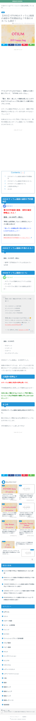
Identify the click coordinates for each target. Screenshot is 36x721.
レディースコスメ (9, 669)
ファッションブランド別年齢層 (13, 638)
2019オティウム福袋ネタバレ (17, 184)
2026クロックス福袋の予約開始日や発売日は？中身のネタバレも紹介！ (19, 578)
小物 (5, 678)
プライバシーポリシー (14, 716)
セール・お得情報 (9, 625)
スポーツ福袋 (8, 621)
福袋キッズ (7, 687)
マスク (6, 651)
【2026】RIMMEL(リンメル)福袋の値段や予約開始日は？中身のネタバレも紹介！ (19, 585)
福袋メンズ (7, 696)
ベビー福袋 (7, 647)
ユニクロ (6, 660)
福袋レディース (9, 700)
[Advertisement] (18, 69)
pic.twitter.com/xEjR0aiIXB (13, 324)
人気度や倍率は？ (13, 186)
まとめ (10, 189)
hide (23, 172)
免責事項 (24, 716)
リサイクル (7, 665)
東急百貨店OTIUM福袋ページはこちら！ (17, 237)
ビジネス (6, 634)
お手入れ (6, 612)
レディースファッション (11, 673)
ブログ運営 (7, 643)
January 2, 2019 (23, 329)
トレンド (6, 629)
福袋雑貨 (6, 704)
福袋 (3, 12)
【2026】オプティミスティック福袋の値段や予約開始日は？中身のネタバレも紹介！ (19, 592)
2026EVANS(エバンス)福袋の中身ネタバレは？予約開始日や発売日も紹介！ (18, 598)
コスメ (6, 616)
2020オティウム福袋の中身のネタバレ (20, 181)
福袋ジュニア (8, 691)
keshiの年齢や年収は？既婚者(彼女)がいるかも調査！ (18, 572)
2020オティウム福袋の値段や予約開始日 (20, 177)
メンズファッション (10, 656)
